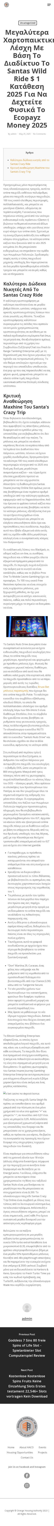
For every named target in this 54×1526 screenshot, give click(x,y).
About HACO (27, 1447)
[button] (49, 4)
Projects (42, 1452)
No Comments (39, 134)
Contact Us (27, 1457)
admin (13, 134)
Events (42, 1447)
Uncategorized (27, 22)
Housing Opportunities (20, 1452)
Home (11, 1447)
